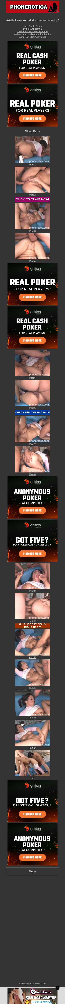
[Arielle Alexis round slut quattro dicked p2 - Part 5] (32, 375)
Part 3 (32, 231)
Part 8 (32, 474)
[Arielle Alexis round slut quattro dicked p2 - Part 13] (32, 715)
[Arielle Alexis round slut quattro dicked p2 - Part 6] (32, 405)
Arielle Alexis (35, 26)
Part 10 (32, 621)
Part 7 (32, 444)
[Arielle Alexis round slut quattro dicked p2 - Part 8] (32, 471)
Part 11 (32, 657)
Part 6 (32, 408)
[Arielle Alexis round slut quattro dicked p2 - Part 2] (32, 192)
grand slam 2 (35, 28)
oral (30, 34)
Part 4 (32, 261)
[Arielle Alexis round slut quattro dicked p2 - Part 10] (32, 618)
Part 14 (32, 747)
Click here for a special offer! (33, 31)
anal (24, 34)
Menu (32, 871)
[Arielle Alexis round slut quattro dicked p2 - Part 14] (32, 745)
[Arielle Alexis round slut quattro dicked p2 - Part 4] (32, 258)
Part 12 (32, 687)
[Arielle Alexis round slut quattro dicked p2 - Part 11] (32, 654)
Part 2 (32, 194)
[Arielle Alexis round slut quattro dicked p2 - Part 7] (32, 441)
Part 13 (32, 717)
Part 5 (32, 377)
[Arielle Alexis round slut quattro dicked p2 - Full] (32, 775)
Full (32, 778)
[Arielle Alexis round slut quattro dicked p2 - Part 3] (32, 228)
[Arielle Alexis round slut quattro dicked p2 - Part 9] (32, 588)
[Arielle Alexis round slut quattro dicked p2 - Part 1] (32, 162)
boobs (47, 34)
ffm (42, 34)
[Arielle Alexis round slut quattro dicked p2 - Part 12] (32, 684)
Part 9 (32, 591)
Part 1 (32, 164)
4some (36, 34)
